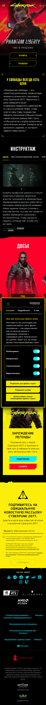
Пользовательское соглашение (23, 624)
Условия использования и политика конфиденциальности (17, 616)
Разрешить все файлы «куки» (23, 383)
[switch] (36, 359)
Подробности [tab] (24, 310)
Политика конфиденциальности (28, 554)
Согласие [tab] (10, 310)
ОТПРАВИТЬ (23, 562)
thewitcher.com (23, 690)
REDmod (38, 640)
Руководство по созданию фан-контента (23, 632)
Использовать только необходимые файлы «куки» (23, 397)
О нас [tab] (36, 310)
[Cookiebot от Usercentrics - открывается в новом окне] (31, 303)
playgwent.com (23, 701)
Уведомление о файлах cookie (17, 640)
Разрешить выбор (23, 390)
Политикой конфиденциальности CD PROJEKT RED (22, 549)
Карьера (39, 615)
